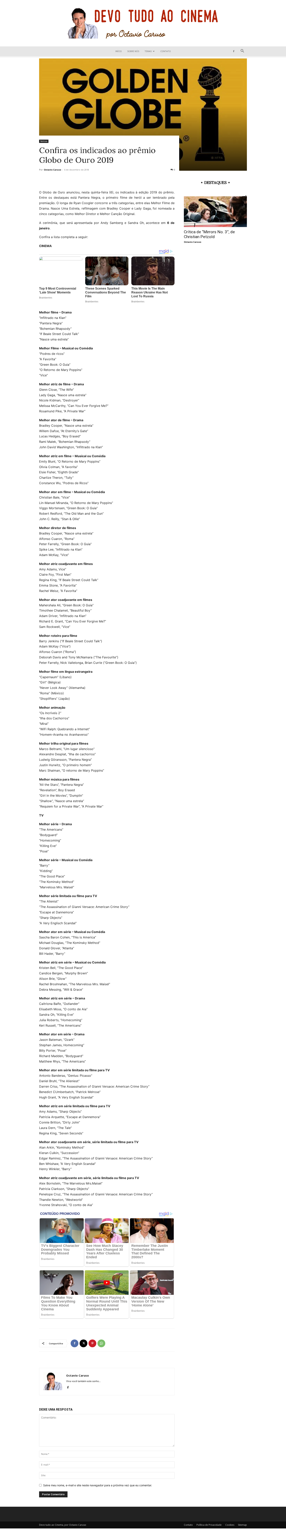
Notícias (43, 141)
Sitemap (242, 1525)
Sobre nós (133, 51)
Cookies (229, 1525)
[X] (83, 1343)
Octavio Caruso (52, 169)
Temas (148, 51)
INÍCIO (118, 51)
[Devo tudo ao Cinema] (143, 23)
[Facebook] (234, 51)
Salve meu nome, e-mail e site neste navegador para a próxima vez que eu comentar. (97, 1485)
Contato (165, 51)
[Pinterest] (92, 1343)
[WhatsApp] (101, 1343)
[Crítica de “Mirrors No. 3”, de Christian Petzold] (215, 211)
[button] (242, 51)
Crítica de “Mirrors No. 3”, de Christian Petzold (209, 234)
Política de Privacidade (209, 1525)
